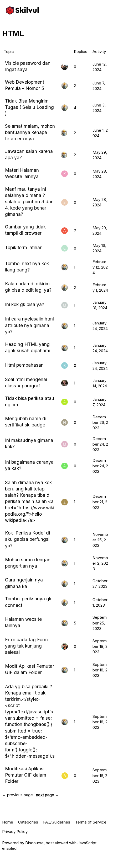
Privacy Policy (15, 831)
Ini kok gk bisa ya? (24, 304)
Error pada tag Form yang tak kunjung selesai (26, 646)
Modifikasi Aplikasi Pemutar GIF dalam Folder (25, 775)
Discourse (34, 842)
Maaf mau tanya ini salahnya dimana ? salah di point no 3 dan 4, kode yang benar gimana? (29, 201)
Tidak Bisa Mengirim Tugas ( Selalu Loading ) (29, 107)
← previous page (17, 794)
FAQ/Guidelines (56, 822)
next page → (47, 794)
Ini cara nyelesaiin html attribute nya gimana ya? (29, 325)
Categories (28, 822)
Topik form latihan (24, 247)
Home (7, 822)
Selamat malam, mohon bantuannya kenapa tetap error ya (30, 132)
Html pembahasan (24, 365)
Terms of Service (90, 822)
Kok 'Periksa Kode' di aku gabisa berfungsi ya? (27, 539)
